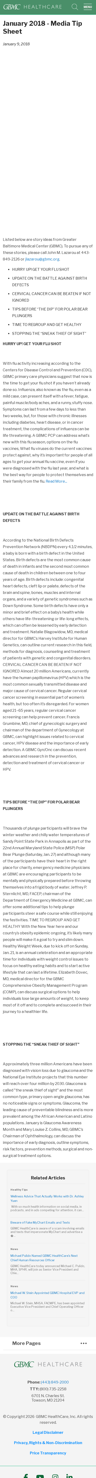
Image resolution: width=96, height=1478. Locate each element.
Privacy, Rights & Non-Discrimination (48, 1443)
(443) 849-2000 (55, 1382)
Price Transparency (48, 1453)
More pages (26, 1343)
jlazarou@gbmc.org (42, 259)
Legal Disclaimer (48, 1432)
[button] (89, 7)
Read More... (56, 481)
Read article (47, 1202)
